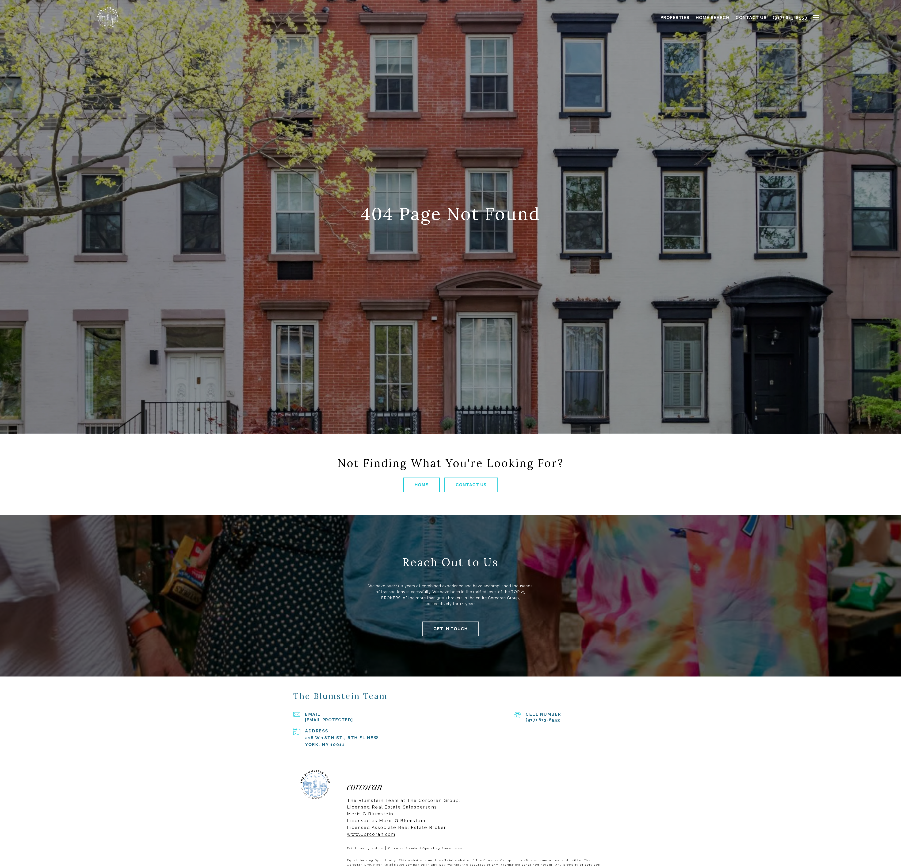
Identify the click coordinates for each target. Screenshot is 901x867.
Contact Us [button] (471, 484)
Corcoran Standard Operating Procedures (425, 848)
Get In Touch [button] (450, 628)
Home (421, 484)
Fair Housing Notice (365, 848)
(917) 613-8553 (543, 719)
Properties (675, 17)
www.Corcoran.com (371, 834)
